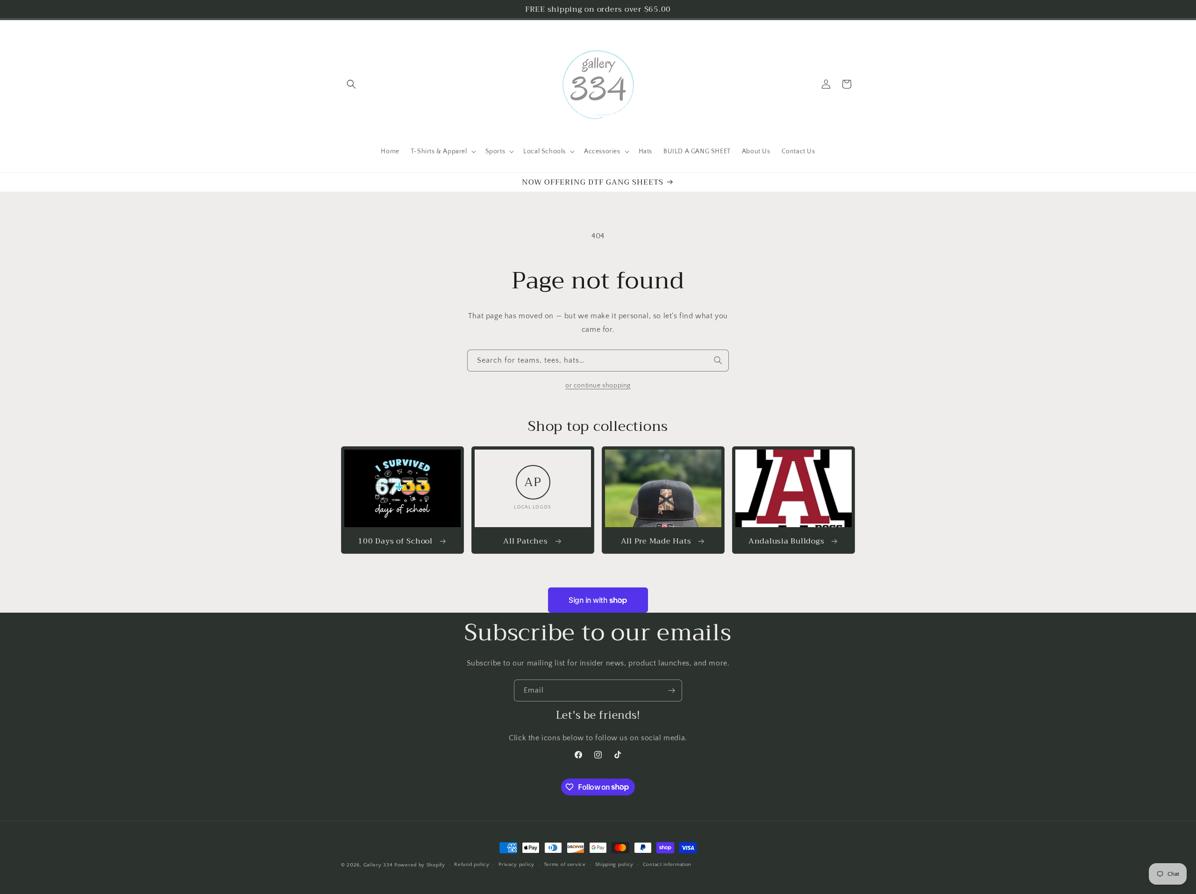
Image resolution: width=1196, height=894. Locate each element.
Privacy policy (516, 864)
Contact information (667, 864)
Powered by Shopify (419, 865)
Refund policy (471, 864)
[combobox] (598, 360)
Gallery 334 (378, 865)
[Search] (718, 360)
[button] (351, 84)
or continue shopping (598, 385)
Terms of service (565, 864)
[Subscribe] (671, 690)
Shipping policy (614, 864)
